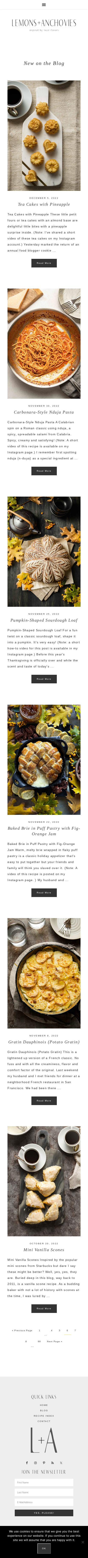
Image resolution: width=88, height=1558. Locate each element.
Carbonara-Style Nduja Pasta (44, 412)
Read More (44, 263)
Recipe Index (44, 1416)
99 (39, 1341)
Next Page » (54, 1341)
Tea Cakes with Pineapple (44, 204)
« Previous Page (22, 1330)
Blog (44, 1410)
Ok (44, 1548)
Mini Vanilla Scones (44, 1249)
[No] (83, 1542)
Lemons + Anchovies (44, 25)
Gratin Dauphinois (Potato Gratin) (44, 1041)
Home (44, 1405)
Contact (44, 1421)
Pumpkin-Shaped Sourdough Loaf (44, 620)
